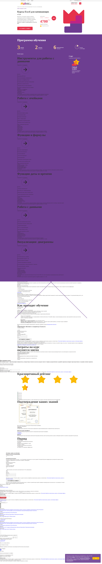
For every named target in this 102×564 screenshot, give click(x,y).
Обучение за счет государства (5, 527)
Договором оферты (79, 341)
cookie (73, 557)
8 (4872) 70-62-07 (74, 2)
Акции (32, 0)
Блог (1, 516)
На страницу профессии (21, 303)
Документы (8, 512)
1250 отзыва (3, 519)
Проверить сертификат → (20, 433)
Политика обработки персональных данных (14, 509)
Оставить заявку (24, 28)
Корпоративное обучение (51, 324)
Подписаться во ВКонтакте (31, 344)
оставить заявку (24, 339)
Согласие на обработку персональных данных (30, 509)
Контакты (15, 512)
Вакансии (4, 512)
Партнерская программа (19, 514)
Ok (96, 558)
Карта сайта (7, 516)
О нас (28, 0)
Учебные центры (12, 516)
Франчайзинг (11, 514)
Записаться (19, 292)
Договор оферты (3, 509)
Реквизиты (19, 510)
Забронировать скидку (4, 487)
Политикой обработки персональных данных (66, 341)
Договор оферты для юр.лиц (12, 510)
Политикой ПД (69, 560)
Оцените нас (2, 520)
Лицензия (23, 510)
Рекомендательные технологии (31, 510)
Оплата (11, 512)
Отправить (3, 497)
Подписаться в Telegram (21, 344)
